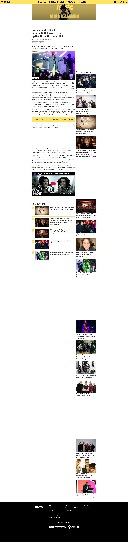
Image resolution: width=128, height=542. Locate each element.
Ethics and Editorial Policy (53, 515)
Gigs (75, 2)
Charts (62, 2)
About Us (50, 507)
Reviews (69, 2)
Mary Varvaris (48, 39)
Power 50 (82, 2)
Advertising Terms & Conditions (54, 517)
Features (46, 2)
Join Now (71, 119)
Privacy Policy (50, 510)
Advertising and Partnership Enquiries (72, 507)
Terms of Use (50, 512)
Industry (55, 2)
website (50, 169)
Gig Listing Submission (69, 510)
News (40, 2)
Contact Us (67, 512)
